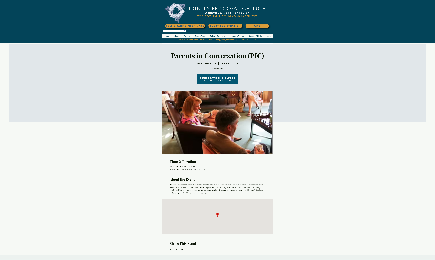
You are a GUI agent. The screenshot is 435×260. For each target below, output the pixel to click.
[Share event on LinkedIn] (182, 249)
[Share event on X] (176, 249)
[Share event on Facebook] (171, 249)
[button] (176, 36)
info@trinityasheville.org (226, 40)
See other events (217, 80)
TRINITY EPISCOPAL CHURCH (227, 8)
